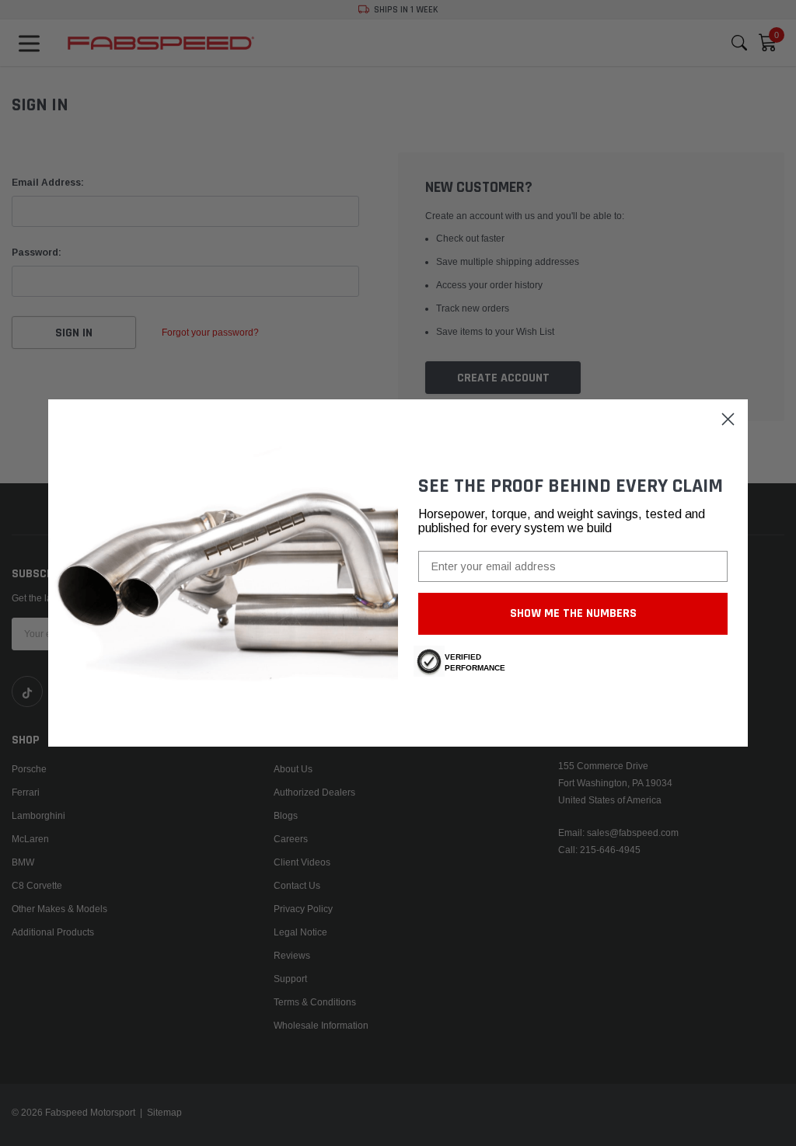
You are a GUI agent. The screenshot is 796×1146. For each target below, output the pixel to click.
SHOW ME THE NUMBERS (573, 613)
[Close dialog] (728, 419)
